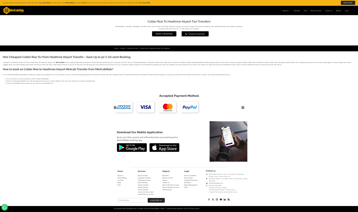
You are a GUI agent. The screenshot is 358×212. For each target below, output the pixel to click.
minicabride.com (47, 83)
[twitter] (213, 199)
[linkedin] (225, 199)
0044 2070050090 (43, 79)
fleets (65, 65)
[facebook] (209, 199)
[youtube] (221, 199)
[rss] (229, 199)
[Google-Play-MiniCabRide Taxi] (132, 144)
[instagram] (217, 199)
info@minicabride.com (216, 183)
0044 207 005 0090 (215, 185)
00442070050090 (140, 62)
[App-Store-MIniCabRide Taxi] (164, 144)
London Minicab (171, 208)
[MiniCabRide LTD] (13, 7)
